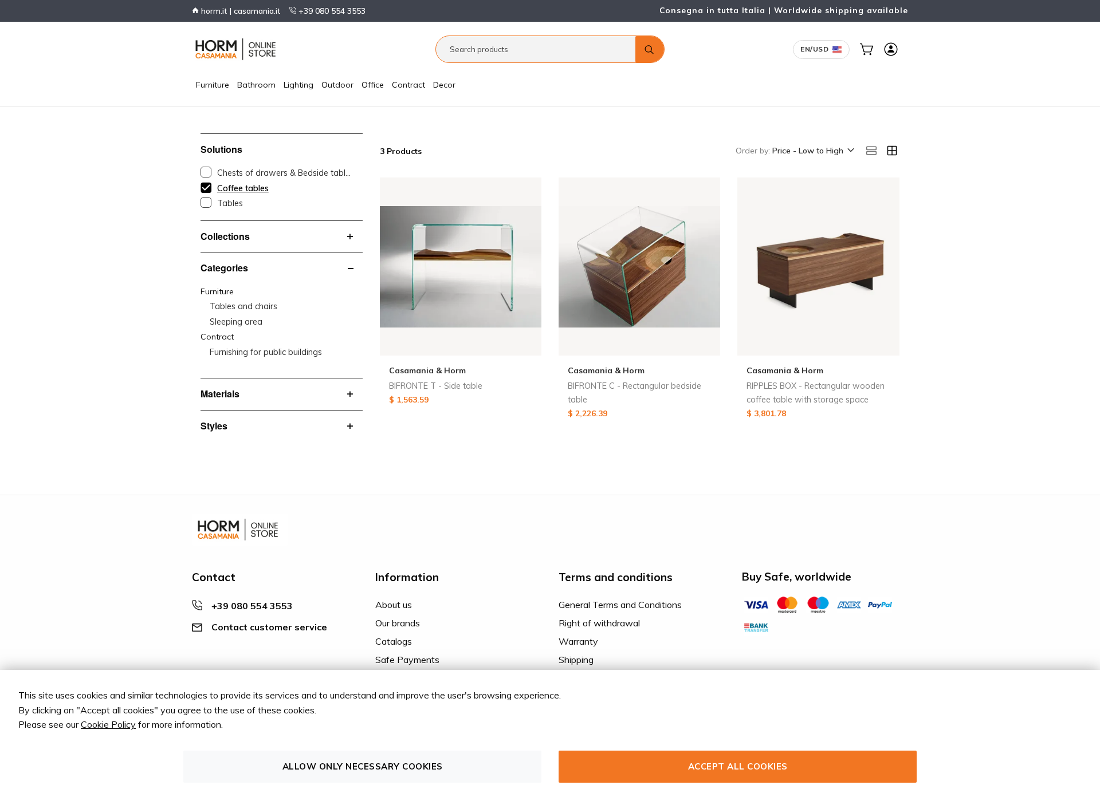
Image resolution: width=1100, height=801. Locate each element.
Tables (230, 203)
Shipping (576, 659)
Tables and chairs (243, 306)
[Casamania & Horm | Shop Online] (238, 49)
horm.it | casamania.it (239, 11)
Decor (444, 85)
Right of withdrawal (599, 623)
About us (393, 604)
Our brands (397, 623)
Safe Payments (407, 659)
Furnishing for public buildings (266, 352)
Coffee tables (243, 188)
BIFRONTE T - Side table (435, 386)
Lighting (298, 85)
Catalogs (393, 641)
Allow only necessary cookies (362, 766)
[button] (812, 151)
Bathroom (256, 85)
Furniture (212, 85)
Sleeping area (236, 322)
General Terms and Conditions (620, 604)
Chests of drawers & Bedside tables (284, 173)
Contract (408, 85)
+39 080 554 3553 (331, 11)
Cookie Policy (108, 724)
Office (373, 85)
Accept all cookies (738, 766)
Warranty (578, 641)
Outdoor (337, 85)
